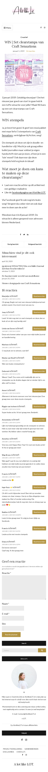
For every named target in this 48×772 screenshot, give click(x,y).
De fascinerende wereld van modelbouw (20, 276)
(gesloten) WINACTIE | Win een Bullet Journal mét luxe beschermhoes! (23, 267)
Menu (8, 27)
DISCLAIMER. (8, 752)
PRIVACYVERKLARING (12, 749)
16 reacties (30, 51)
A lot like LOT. (24, 764)
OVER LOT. (21, 752)
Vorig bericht (13, 244)
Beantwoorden (39, 296)
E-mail (5, 613)
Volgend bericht (35, 244)
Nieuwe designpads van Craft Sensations (21, 283)
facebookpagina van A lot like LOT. (29, 192)
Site (4, 623)
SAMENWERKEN (31, 749)
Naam (5, 603)
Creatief (24, 37)
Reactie (6, 573)
